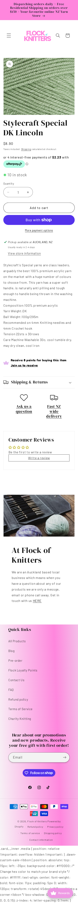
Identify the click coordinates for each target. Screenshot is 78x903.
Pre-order (15, 660)
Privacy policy (55, 826)
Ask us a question (24, 409)
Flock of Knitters (37, 821)
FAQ (11, 690)
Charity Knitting (19, 718)
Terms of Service (20, 709)
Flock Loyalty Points (22, 670)
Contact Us (16, 680)
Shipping (26, 149)
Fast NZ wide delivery (54, 411)
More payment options (39, 230)
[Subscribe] (64, 757)
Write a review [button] (39, 458)
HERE (37, 601)
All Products (17, 641)
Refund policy (18, 699)
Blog (11, 651)
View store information (24, 253)
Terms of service (30, 833)
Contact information (41, 839)
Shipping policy (53, 833)
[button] (9, 35)
